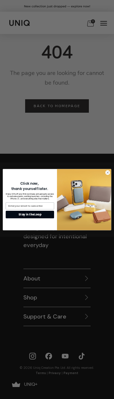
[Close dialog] (107, 172)
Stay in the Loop (29, 214)
